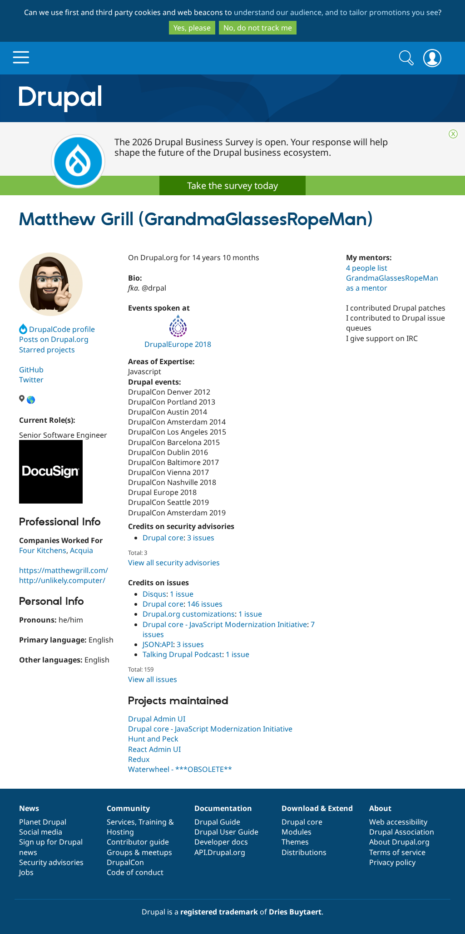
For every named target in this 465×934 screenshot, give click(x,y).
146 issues (205, 604)
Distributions (304, 852)
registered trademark (219, 912)
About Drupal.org (399, 842)
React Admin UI (154, 749)
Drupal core (163, 538)
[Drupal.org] (141, 98)
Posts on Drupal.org (54, 339)
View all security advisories (174, 563)
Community (128, 808)
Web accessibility (398, 822)
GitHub (31, 370)
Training (153, 822)
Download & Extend (317, 808)
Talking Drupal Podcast (182, 654)
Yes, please (192, 28)
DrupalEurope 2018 (177, 344)
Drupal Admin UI (156, 719)
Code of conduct (135, 872)
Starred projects (47, 350)
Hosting (120, 832)
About (380, 808)
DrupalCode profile (62, 329)
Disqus (154, 594)
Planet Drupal (42, 822)
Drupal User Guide (226, 832)
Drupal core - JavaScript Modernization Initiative (225, 624)
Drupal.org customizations (189, 614)
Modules (297, 832)
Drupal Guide (217, 822)
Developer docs (221, 842)
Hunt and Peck (153, 739)
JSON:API (158, 644)
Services (121, 822)
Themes (295, 842)
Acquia (81, 550)
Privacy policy (392, 862)
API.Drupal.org (219, 852)
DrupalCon (125, 862)
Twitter (31, 380)
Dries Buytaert (295, 912)
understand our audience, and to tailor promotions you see (336, 12)
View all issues (152, 679)
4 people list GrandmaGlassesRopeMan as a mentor (392, 278)
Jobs (26, 872)
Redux (138, 759)
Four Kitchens (42, 550)
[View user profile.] (51, 284)
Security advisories (51, 862)
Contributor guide (138, 842)
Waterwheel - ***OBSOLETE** (180, 769)
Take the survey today (232, 185)
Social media (40, 832)
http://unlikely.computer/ (62, 580)
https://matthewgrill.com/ (63, 570)
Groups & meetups (139, 852)
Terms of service (397, 852)
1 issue (181, 594)
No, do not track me (257, 28)
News (29, 808)
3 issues (200, 538)
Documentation (223, 808)
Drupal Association (401, 832)
